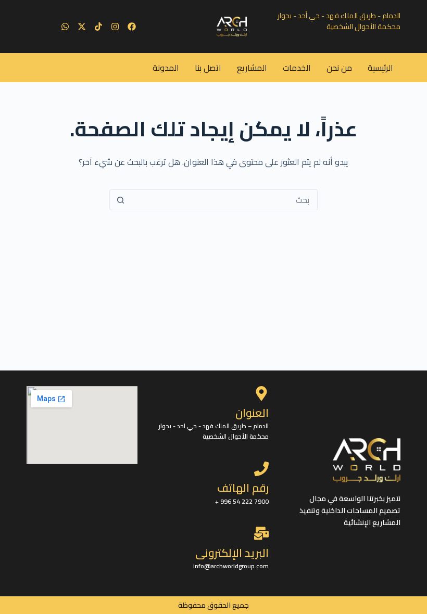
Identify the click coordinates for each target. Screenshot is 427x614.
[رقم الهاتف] (261, 469)
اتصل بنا (208, 67)
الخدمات (297, 67)
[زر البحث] (120, 199)
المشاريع (252, 67)
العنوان (252, 413)
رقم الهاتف (243, 488)
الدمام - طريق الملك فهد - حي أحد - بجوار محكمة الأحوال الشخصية (339, 21)
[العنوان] (261, 393)
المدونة (166, 67)
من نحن (339, 67)
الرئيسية (380, 67)
